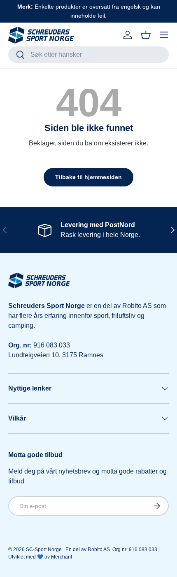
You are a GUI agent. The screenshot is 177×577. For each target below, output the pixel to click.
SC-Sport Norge (44, 549)
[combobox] (88, 54)
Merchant (61, 557)
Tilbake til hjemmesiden (88, 177)
